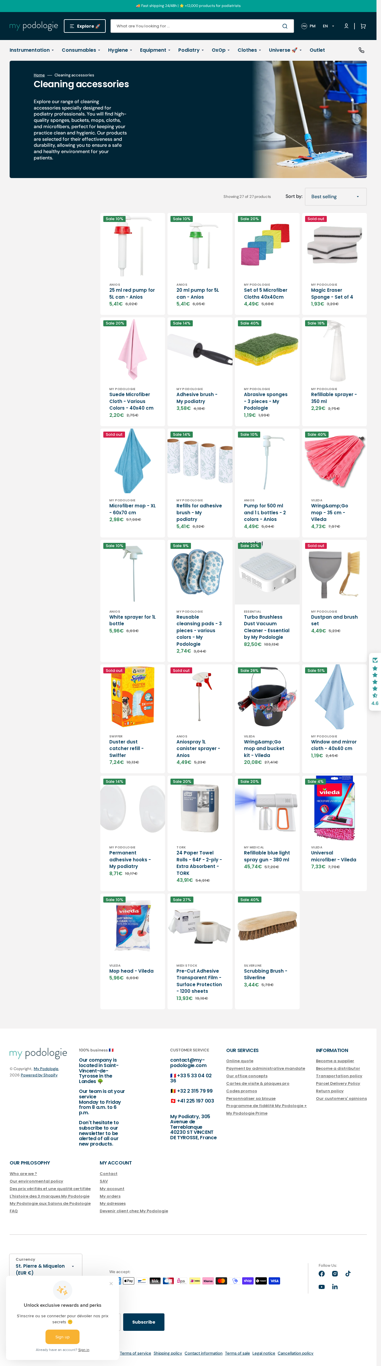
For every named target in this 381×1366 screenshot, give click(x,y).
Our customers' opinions (341, 1098)
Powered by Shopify (39, 1075)
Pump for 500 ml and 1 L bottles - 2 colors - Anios (265, 512)
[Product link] (132, 264)
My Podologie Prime (246, 1113)
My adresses (113, 1203)
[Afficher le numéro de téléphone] (361, 50)
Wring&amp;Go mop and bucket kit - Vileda (264, 748)
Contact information (204, 1353)
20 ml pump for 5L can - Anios (197, 293)
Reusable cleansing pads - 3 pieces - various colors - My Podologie (199, 630)
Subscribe (143, 1322)
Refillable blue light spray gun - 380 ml (267, 856)
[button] (362, 26)
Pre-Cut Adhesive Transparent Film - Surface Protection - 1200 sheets (199, 981)
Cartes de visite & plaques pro (257, 1083)
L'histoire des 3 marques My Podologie (49, 1196)
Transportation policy (339, 1076)
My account (112, 1189)
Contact (108, 1174)
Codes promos (241, 1091)
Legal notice (263, 1353)
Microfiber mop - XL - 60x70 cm (132, 509)
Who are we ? (23, 1174)
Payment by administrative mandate (265, 1068)
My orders (110, 1196)
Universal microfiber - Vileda (333, 856)
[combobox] (202, 26)
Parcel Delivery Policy (338, 1083)
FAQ (14, 1211)
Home (39, 75)
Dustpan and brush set (334, 620)
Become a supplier (335, 1061)
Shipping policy (168, 1353)
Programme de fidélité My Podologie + (266, 1106)
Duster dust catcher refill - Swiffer (126, 748)
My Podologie (46, 1068)
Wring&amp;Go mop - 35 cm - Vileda (329, 512)
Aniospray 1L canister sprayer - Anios (198, 748)
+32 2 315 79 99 (194, 1091)
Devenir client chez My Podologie (134, 1211)
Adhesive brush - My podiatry (196, 398)
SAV (104, 1181)
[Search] (286, 26)
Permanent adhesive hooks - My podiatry (130, 859)
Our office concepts (246, 1076)
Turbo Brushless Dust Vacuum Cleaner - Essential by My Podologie (266, 627)
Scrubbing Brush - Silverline (265, 974)
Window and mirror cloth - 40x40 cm (334, 745)
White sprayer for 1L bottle (132, 620)
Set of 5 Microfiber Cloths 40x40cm (265, 293)
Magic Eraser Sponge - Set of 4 (332, 293)
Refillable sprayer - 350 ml (334, 398)
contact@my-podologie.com (188, 1063)
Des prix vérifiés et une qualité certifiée (50, 1189)
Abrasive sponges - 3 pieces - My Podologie (266, 401)
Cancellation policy (296, 1353)
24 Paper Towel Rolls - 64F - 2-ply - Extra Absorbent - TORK (199, 863)
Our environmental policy (36, 1181)
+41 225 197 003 (195, 1100)
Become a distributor (338, 1068)
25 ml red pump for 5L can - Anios (132, 293)
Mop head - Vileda (131, 971)
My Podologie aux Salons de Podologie (50, 1203)
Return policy (330, 1091)
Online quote (239, 1061)
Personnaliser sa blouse (251, 1098)
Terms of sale (237, 1353)
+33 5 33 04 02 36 (191, 1078)
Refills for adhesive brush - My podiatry (199, 512)
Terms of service (135, 1353)
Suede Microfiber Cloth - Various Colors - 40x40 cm (131, 401)
